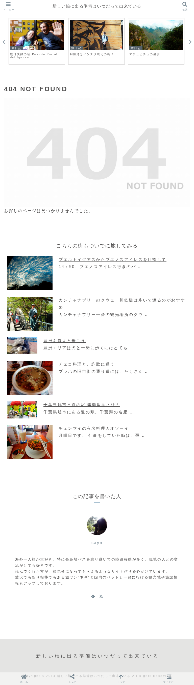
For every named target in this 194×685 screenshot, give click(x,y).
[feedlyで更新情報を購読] (93, 596)
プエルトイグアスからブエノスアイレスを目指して (112, 259)
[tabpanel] (37, 41)
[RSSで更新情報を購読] (101, 596)
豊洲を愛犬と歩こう (64, 341)
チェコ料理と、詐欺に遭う (87, 364)
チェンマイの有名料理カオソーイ (94, 428)
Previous (3, 42)
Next (190, 42)
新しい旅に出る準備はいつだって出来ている (97, 6)
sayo (97, 543)
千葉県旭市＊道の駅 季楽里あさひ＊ (81, 405)
